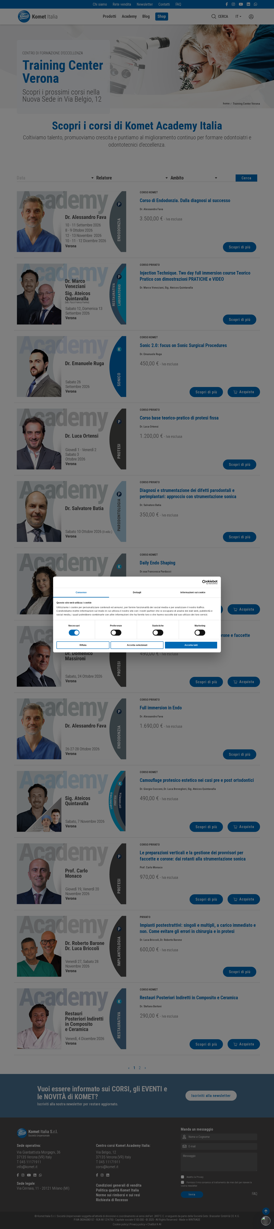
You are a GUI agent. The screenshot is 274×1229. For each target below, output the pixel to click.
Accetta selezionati (137, 645)
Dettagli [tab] (137, 592)
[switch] (116, 633)
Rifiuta (83, 645)
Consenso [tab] (81, 592)
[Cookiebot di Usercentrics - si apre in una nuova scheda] (201, 582)
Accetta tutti (191, 645)
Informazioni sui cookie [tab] (192, 592)
